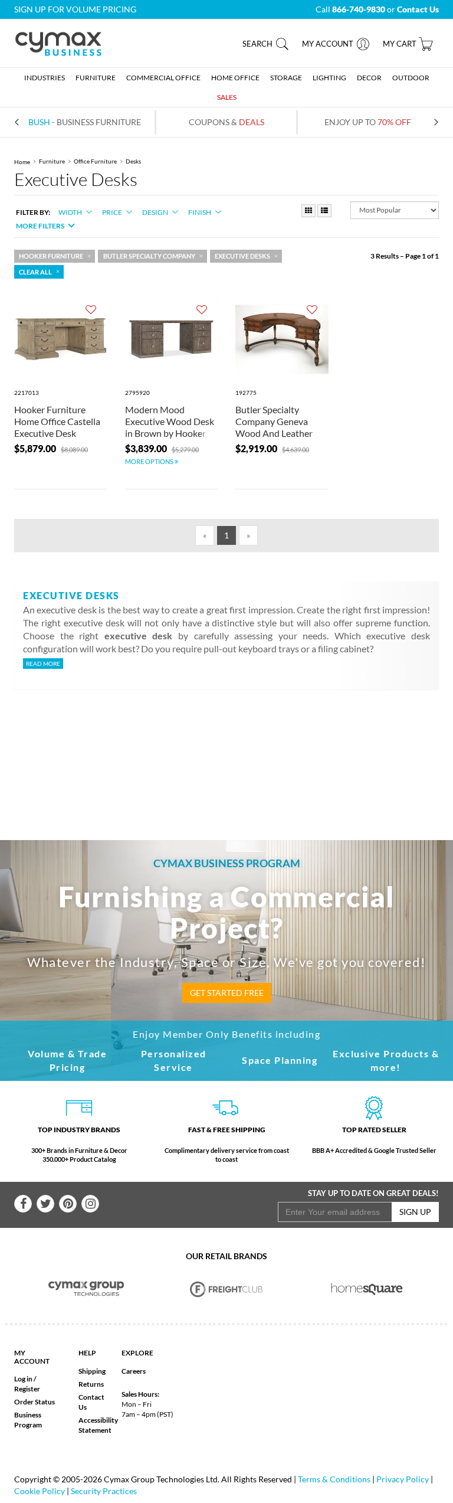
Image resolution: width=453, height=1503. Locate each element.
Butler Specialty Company (149, 256)
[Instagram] (90, 1204)
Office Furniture (95, 161)
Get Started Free (227, 993)
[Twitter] (45, 1204)
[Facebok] (23, 1204)
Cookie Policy (39, 1491)
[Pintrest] (68, 1204)
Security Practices (104, 1491)
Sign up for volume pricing (75, 9)
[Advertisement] (237, 745)
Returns (91, 1384)
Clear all (35, 272)
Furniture (52, 161)
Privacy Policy (402, 1479)
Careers (134, 1371)
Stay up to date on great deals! (373, 1193)
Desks (133, 161)
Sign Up (415, 1212)
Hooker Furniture (51, 256)
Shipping (92, 1371)
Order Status (34, 1401)
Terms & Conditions (334, 1479)
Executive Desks (242, 256)
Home (22, 161)
